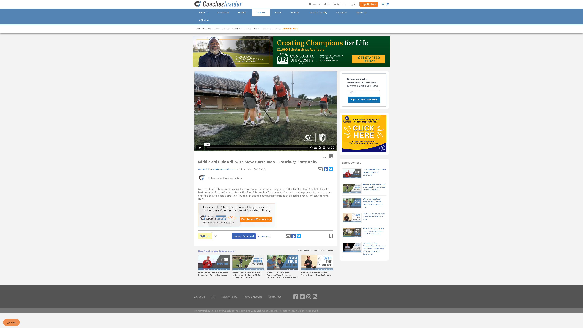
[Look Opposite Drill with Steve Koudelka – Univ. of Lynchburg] (214, 262)
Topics (248, 28)
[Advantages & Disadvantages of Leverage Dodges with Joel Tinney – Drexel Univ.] (248, 262)
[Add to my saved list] (326, 156)
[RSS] (315, 297)
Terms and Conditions (223, 310)
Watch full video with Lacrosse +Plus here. (217, 169)
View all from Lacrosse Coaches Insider (314, 251)
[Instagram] (308, 297)
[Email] (320, 169)
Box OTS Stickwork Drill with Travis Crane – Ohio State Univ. (316, 273)
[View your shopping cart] (387, 4)
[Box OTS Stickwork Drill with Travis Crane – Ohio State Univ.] (317, 262)
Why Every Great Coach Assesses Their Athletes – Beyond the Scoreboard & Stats (282, 274)
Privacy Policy (229, 297)
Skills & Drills (222, 28)
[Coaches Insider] (218, 4)
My (205, 236)
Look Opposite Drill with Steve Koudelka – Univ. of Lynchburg (213, 273)
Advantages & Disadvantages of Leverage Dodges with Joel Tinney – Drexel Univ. (247, 274)
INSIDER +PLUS (290, 28)
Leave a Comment (243, 236)
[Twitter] (331, 169)
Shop (257, 28)
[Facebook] (326, 169)
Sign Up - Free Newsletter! (364, 99)
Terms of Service (252, 297)
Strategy (237, 28)
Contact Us (274, 297)
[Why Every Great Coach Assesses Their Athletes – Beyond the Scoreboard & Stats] (283, 262)
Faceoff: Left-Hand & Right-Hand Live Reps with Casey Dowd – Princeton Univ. (373, 231)
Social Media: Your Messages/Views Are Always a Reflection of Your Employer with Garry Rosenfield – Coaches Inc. (374, 248)
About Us (199, 297)
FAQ (213, 297)
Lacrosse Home (203, 28)
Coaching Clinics (271, 28)
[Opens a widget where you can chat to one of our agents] (11, 322)
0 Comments (264, 236)
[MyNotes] (331, 156)
